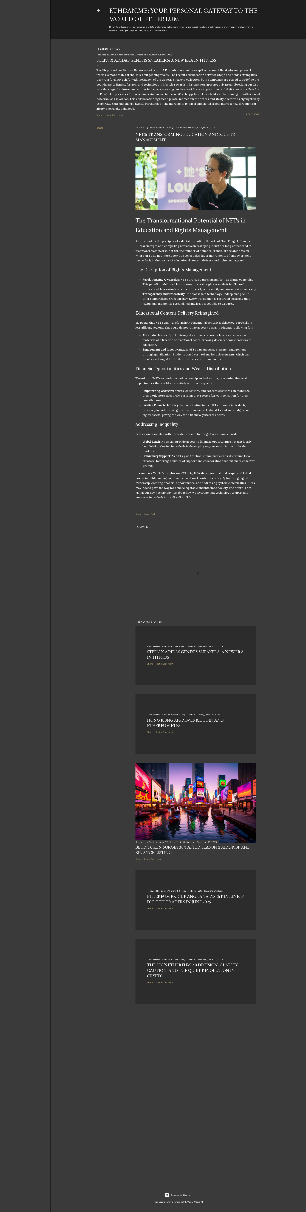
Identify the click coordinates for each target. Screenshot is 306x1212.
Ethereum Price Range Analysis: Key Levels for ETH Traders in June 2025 (195, 899)
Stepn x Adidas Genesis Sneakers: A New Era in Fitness (156, 60)
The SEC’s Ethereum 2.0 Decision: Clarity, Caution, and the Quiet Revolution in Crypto (192, 970)
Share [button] (99, 115)
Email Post (149, 514)
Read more (253, 114)
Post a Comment (114, 115)
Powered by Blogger (181, 1195)
